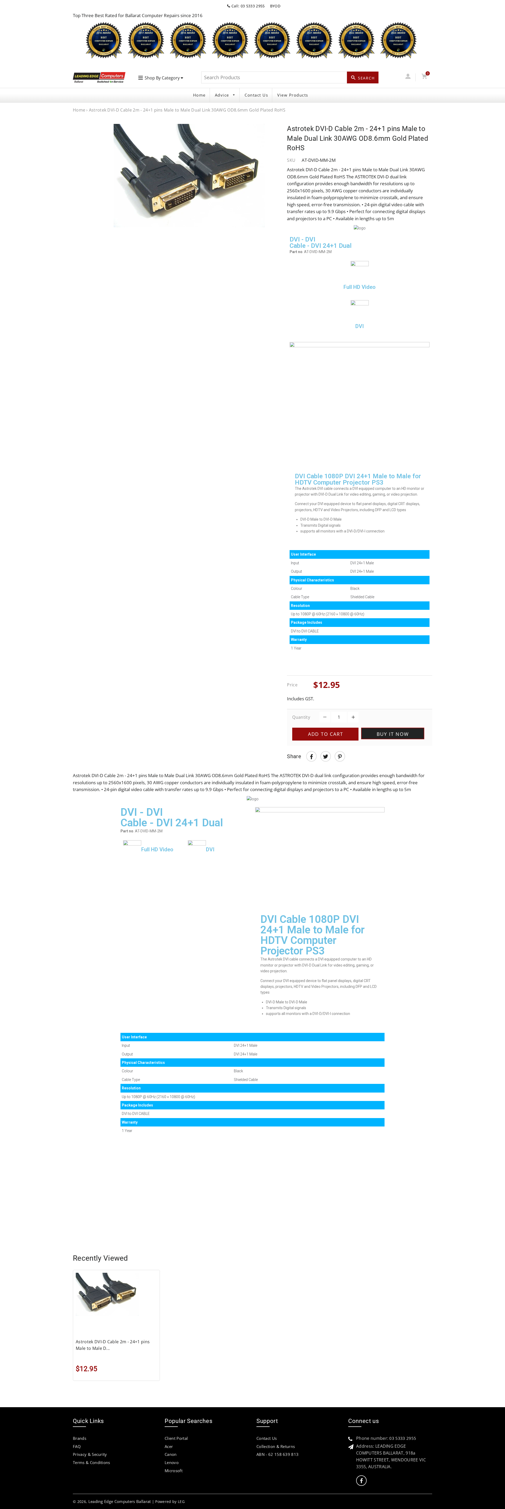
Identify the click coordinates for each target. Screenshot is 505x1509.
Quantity (301, 717)
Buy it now (393, 734)
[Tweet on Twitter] (325, 756)
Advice (223, 95)
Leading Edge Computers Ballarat (119, 1501)
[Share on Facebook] (311, 756)
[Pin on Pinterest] (340, 756)
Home (199, 95)
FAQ (77, 1446)
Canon (171, 1454)
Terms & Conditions (91, 1462)
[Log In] (408, 77)
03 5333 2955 (402, 1438)
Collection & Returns (275, 1446)
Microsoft (174, 1470)
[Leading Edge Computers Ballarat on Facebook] (361, 1480)
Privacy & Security (90, 1454)
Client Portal (176, 1438)
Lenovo (172, 1462)
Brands (79, 1438)
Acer (169, 1446)
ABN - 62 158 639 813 (277, 1454)
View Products (292, 95)
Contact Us (256, 95)
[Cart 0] (424, 77)
